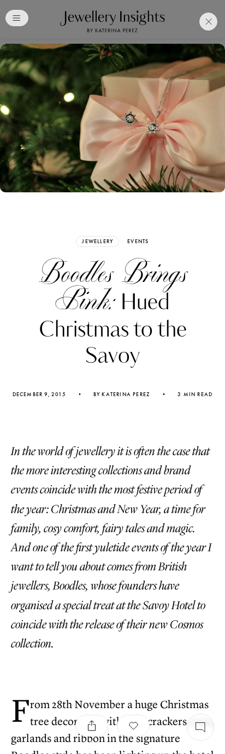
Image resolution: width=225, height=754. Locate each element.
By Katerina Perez (121, 394)
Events (138, 241)
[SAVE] (133, 726)
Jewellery (97, 241)
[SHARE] (91, 726)
